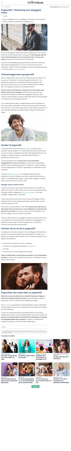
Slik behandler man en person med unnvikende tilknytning (9, 380)
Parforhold (4, 377)
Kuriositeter (7, 6)
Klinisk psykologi (5, 354)
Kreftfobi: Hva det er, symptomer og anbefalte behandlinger (61, 380)
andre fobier (7, 305)
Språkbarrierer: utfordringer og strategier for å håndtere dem (41, 357)
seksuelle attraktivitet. (19, 69)
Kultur (2, 6)
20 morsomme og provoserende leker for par (44, 380)
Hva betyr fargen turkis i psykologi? (27, 356)
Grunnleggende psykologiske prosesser (61, 355)
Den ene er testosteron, (29, 192)
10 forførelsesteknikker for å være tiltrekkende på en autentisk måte (26, 380)
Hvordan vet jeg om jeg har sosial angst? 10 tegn (9, 357)
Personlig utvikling (41, 354)
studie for (28, 148)
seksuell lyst (32, 246)
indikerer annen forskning (14, 174)
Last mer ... (35, 386)
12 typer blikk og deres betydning (61, 357)
